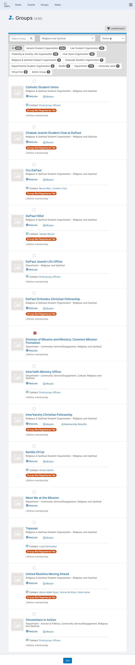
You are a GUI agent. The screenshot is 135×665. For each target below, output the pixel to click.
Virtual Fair (19, 71)
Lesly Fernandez (48, 546)
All (16, 48)
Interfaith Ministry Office (43, 371)
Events (31, 4)
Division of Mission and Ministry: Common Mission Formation (61, 341)
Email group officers (50, 105)
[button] (7, 4)
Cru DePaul (34, 170)
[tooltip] (35, 333)
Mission (50, 96)
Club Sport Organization (78, 54)
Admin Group (40, 71)
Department (83, 66)
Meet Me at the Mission (42, 497)
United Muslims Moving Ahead (47, 574)
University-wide (108, 66)
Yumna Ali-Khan (67, 592)
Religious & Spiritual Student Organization (36, 59)
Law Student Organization (86, 48)
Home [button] (18, 4)
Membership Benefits (75, 424)
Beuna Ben (45, 188)
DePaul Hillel (35, 216)
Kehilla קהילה (35, 452)
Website (33, 96)
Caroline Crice (59, 188)
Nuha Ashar (84, 592)
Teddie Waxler (46, 234)
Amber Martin (46, 470)
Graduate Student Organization (83, 59)
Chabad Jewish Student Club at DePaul (53, 133)
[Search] (31, 38)
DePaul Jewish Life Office (44, 261)
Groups (44, 4)
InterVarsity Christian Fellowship (49, 414)
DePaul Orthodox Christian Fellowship (53, 299)
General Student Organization (45, 48)
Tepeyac (32, 528)
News (58, 4)
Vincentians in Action (41, 619)
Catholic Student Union (42, 87)
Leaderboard (117, 28)
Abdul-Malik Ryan (48, 592)
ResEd (64, 66)
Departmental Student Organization (32, 66)
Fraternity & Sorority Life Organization (34, 54)
